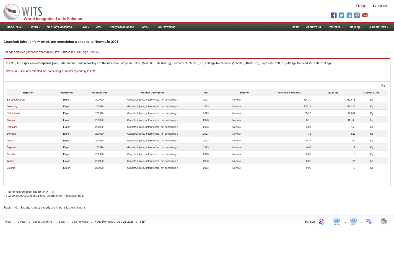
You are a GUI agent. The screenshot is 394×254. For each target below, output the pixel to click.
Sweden (11, 133)
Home (295, 27)
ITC (322, 221)
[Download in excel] (383, 85)
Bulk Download (166, 27)
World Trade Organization (369, 221)
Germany (12, 106)
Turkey (11, 161)
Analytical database (122, 27)
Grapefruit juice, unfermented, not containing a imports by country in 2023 (51, 71)
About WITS (313, 27)
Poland (10, 140)
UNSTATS (353, 221)
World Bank (384, 221)
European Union (16, 99)
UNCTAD (337, 221)
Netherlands (13, 113)
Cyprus (11, 120)
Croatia (11, 154)
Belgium (11, 147)
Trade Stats (14, 27)
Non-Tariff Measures (60, 27)
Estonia (11, 167)
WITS (45, 11)
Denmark (12, 126)
